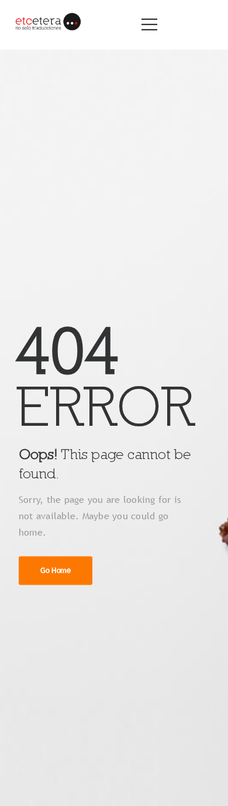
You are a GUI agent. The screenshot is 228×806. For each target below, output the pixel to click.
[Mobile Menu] (149, 24)
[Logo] (47, 25)
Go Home (55, 570)
